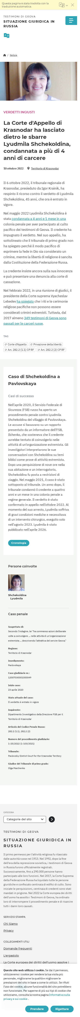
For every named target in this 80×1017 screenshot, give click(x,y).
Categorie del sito (19, 819)
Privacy (8, 930)
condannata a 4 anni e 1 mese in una (39, 219)
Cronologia (18, 542)
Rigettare (62, 1009)
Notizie (13, 55)
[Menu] (71, 20)
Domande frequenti (17, 948)
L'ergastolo (11, 955)
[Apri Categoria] (52, 819)
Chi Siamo (10, 924)
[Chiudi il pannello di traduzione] (72, 5)
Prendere (37, 1009)
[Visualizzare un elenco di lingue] (63, 5)
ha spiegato (25, 301)
